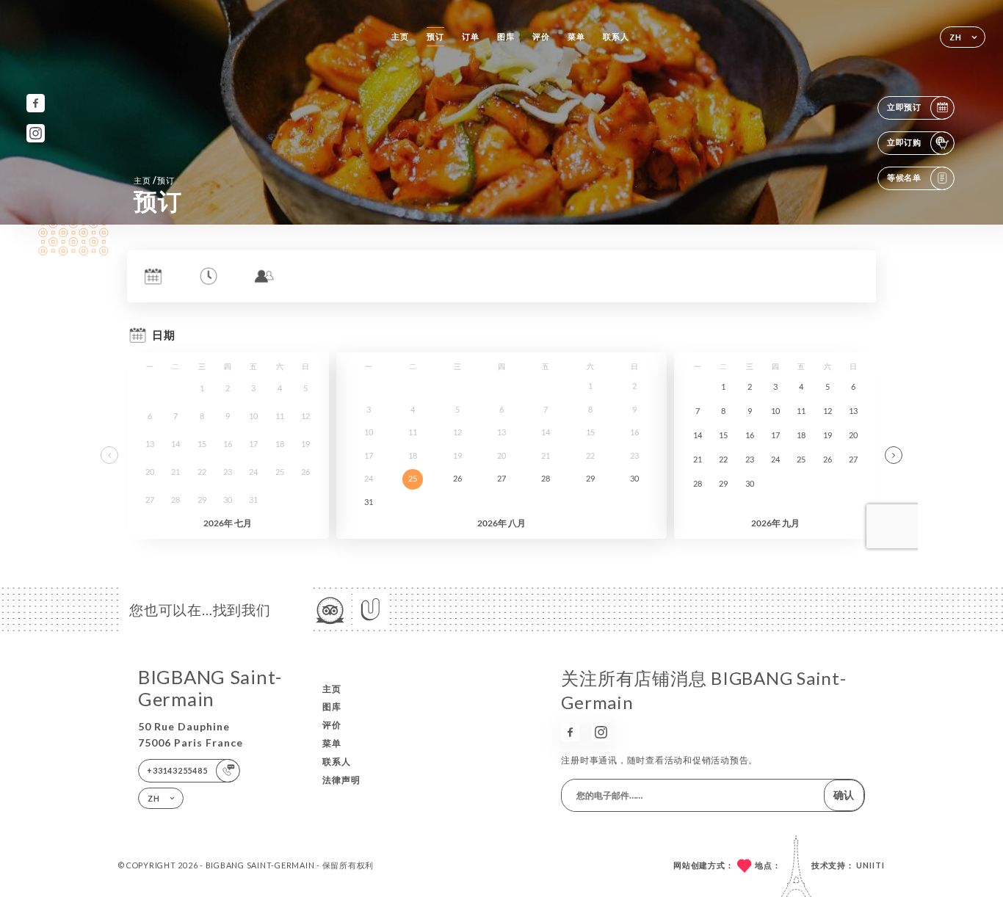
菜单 (576, 36)
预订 (435, 36)
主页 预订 (154, 180)
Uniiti (870, 865)
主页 (400, 36)
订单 (470, 36)
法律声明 (341, 779)
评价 (541, 36)
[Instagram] (35, 133)
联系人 (616, 36)
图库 (506, 36)
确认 (843, 794)
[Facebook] (35, 103)
